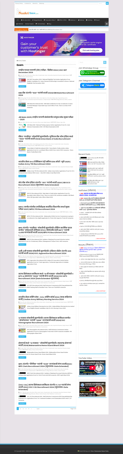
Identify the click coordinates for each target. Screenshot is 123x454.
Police (33, 349)
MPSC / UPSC (63, 20)
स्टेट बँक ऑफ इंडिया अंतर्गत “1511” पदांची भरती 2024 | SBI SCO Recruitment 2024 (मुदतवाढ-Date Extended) (44, 183)
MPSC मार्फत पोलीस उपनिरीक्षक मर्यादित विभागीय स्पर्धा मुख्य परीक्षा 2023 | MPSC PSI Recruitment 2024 (44, 208)
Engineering (61, 98)
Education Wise (50, 20)
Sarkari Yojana (29, 24)
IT (43, 99)
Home (17, 20)
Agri (25, 98)
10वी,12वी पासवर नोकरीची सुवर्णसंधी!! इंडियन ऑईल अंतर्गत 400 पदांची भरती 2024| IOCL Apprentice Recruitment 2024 (44, 252)
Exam (21, 75)
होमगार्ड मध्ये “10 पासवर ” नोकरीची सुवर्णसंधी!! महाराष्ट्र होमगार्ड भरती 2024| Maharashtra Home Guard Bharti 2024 (44, 344)
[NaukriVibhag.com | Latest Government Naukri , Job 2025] (27, 11)
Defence (72, 20)
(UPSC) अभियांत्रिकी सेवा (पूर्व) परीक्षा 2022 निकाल (91, 280)
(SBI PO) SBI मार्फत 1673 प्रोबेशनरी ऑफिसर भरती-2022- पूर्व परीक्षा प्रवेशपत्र (92, 208)
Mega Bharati (38, 20)
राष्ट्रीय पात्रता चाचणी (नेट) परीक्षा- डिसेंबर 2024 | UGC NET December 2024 (42, 71)
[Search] (107, 3)
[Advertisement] (74, 11)
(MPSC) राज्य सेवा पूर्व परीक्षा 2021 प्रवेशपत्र (91, 226)
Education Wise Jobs (32, 75)
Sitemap (41, 3)
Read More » (22, 86)
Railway (82, 20)
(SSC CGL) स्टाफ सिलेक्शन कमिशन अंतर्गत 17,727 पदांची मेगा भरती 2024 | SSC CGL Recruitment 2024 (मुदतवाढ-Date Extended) (44, 387)
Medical (20, 303)
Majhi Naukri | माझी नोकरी (50, 99)
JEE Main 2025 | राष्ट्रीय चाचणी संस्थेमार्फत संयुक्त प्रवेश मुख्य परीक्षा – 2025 (45, 118)
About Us (35, 3)
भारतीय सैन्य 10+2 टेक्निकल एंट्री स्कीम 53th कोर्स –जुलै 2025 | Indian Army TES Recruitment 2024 (44, 162)
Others (23, 76)
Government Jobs (42, 75)
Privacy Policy (19, 3)
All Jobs (25, 75)
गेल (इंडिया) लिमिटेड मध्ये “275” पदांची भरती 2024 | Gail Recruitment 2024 (46, 29)
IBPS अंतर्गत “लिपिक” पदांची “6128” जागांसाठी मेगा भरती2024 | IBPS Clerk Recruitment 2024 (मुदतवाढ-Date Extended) (45, 365)
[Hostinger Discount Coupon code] (61, 44)
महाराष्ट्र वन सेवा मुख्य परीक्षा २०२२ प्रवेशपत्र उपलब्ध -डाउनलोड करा (91, 194)
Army (30, 167)
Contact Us (28, 3)
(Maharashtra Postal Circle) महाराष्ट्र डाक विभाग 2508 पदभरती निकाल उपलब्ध (91, 255)
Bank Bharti (33, 98)
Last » (38, 409)
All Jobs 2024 (26, 20)
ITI (28, 257)
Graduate (50, 75)
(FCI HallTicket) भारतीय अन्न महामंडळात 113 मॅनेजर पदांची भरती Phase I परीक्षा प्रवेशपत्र (92, 204)
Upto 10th (62, 122)
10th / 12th (25, 122)
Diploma (45, 98)
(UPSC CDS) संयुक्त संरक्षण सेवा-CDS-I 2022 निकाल (93, 259)
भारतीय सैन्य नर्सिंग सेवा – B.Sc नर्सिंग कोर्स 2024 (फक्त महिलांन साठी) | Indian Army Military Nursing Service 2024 (45, 298)
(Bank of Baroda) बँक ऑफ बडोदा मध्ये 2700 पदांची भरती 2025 (91, 158)
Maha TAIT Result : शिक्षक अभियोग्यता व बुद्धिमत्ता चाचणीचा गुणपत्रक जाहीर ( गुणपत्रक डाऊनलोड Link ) (92, 249)
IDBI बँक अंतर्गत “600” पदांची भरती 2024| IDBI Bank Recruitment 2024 (46, 94)
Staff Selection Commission (48, 283)
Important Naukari (57, 75)
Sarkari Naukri (29, 76)
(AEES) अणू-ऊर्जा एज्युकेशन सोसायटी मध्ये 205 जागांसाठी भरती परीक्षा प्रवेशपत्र (92, 199)
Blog (50, 24)
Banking (90, 20)
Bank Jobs (39, 98)
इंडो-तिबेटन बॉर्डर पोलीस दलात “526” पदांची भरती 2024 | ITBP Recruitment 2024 (96, 182)
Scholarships (41, 24)
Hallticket (20, 24)
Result (97, 20)
